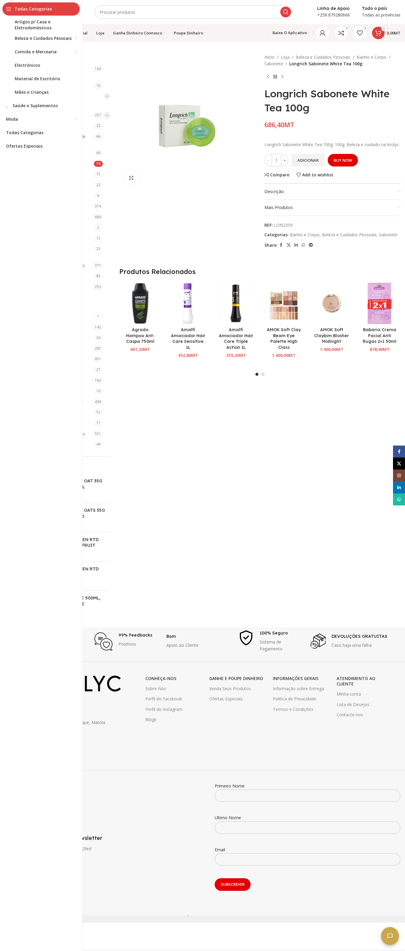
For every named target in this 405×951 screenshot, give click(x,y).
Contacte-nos (350, 714)
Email (220, 849)
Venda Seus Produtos (230, 688)
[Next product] (282, 77)
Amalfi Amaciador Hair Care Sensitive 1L (188, 338)
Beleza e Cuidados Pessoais (323, 57)
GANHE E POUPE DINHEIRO (236, 678)
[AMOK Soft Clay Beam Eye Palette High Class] (284, 303)
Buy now (343, 160)
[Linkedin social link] (296, 245)
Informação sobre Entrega (298, 688)
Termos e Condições (293, 709)
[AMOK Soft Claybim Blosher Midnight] (332, 303)
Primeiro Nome (230, 786)
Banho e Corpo (371, 57)
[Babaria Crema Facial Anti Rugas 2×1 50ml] (380, 303)
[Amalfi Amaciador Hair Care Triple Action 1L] (236, 303)
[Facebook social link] (281, 245)
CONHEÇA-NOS (160, 678)
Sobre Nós (155, 688)
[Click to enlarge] (131, 177)
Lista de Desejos (353, 704)
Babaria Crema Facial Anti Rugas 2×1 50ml (379, 335)
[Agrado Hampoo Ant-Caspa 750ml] (140, 303)
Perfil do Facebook (163, 699)
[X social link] (289, 245)
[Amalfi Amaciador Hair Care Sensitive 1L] (188, 303)
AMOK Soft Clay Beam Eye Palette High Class (284, 338)
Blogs (150, 719)
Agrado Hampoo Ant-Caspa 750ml (140, 335)
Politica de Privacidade (294, 699)
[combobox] (193, 12)
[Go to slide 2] (262, 374)
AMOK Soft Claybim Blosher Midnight (331, 335)
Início (269, 57)
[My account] (322, 33)
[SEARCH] (285, 12)
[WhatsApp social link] (303, 245)
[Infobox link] (127, 641)
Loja (285, 57)
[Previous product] (268, 77)
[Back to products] (275, 77)
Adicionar (308, 160)
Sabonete (273, 63)
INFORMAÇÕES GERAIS (295, 678)
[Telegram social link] (311, 245)
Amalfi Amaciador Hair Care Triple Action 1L (236, 338)
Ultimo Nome (228, 817)
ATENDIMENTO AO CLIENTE (356, 681)
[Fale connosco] (390, 936)
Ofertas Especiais (226, 699)
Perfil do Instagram (164, 709)
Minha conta (349, 694)
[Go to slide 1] (256, 374)
